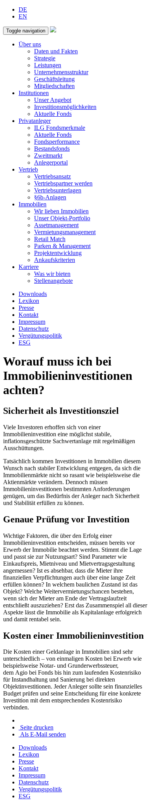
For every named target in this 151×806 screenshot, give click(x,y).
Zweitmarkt (48, 155)
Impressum (32, 321)
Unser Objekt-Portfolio (62, 218)
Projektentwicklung (58, 253)
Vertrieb (28, 169)
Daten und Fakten (56, 51)
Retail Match (49, 239)
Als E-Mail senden (42, 734)
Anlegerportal (51, 162)
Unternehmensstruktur (61, 72)
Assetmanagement (56, 225)
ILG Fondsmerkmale (59, 127)
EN (23, 16)
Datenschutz (34, 328)
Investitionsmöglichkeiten (65, 107)
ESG (25, 342)
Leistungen (47, 65)
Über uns (30, 44)
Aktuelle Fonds (53, 114)
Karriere (29, 267)
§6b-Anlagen (50, 197)
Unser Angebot (52, 100)
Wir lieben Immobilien (61, 211)
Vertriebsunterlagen (57, 190)
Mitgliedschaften (54, 86)
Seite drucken (36, 727)
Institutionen (34, 93)
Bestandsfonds (52, 148)
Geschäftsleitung (54, 79)
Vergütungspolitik (40, 335)
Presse (26, 307)
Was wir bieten (52, 273)
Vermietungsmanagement (65, 232)
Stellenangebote (53, 280)
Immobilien (32, 204)
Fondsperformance (57, 141)
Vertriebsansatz (52, 176)
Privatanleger (35, 120)
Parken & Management (62, 246)
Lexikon (29, 301)
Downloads (33, 294)
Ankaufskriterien (54, 260)
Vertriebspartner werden (63, 183)
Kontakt (28, 314)
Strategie (44, 58)
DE (23, 9)
